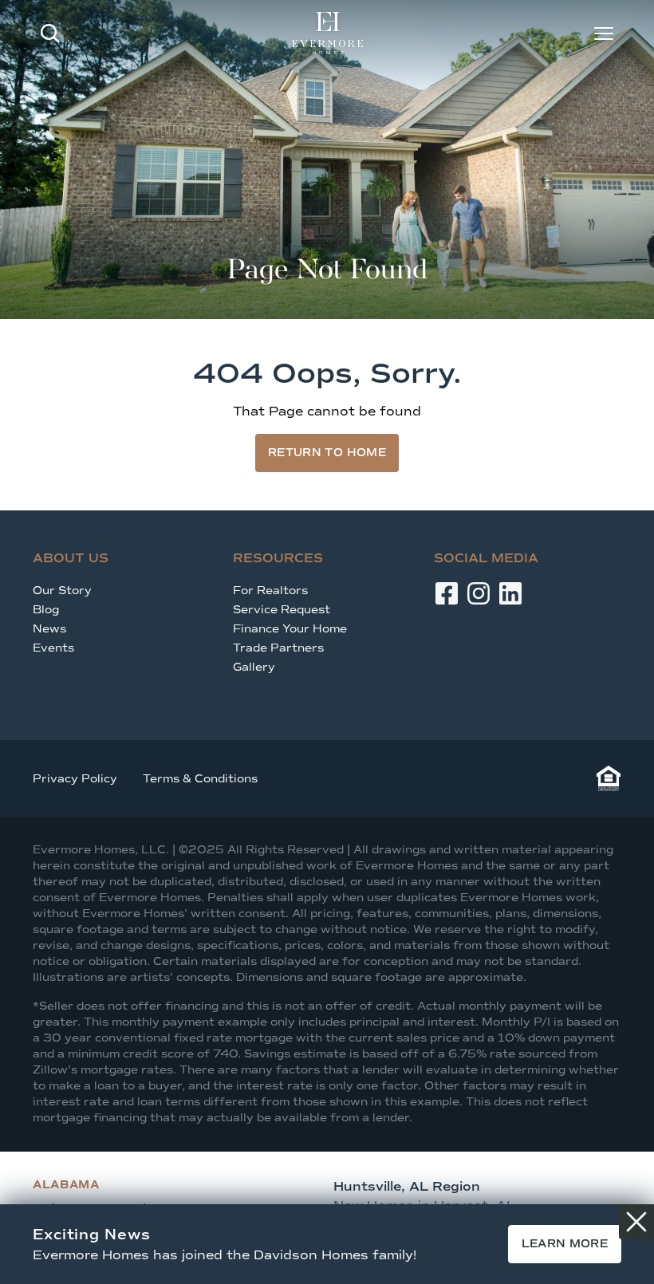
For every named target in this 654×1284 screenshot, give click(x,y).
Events (53, 648)
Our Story (62, 590)
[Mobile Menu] (603, 33)
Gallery (254, 667)
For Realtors (270, 590)
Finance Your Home (290, 629)
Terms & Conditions (200, 779)
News (49, 629)
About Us (70, 557)
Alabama (66, 1184)
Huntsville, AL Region (406, 1186)
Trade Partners (278, 648)
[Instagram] (478, 593)
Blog (46, 609)
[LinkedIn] (510, 593)
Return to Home (327, 452)
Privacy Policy (75, 779)
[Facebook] (446, 593)
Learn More (565, 1244)
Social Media (486, 557)
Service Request (281, 609)
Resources (278, 557)
